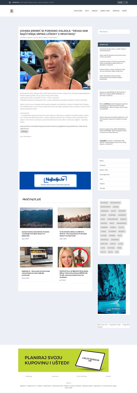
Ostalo (121, 227)
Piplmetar (78, 386)
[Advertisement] (55, 154)
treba (119, 248)
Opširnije (24, 131)
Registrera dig (104, 92)
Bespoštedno (105, 207)
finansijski (104, 211)
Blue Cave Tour (103, 325)
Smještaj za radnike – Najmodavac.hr (92, 386)
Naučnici (104, 223)
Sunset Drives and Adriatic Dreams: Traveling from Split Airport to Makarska (36, 234)
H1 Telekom (39, 386)
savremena (115, 240)
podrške (112, 235)
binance (102, 117)
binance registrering (106, 129)
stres (103, 248)
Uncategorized (104, 174)
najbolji (123, 219)
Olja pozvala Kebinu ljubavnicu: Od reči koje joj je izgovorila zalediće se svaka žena (114, 118)
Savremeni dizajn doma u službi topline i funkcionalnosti (113, 49)
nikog (112, 223)
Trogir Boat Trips (115, 325)
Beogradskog (115, 203)
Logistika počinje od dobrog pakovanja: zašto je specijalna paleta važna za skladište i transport (112, 63)
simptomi (104, 244)
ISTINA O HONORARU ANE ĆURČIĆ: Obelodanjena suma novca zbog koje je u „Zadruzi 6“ (113, 142)
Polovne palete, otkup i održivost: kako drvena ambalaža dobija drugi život (112, 70)
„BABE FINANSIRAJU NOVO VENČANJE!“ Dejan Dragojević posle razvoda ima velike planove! (113, 130)
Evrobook (72, 386)
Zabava (95, 11)
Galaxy (113, 211)
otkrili (103, 231)
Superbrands (47, 386)
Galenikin (122, 211)
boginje (115, 207)
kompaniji (112, 215)
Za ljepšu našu (31, 386)
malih (103, 219)
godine (103, 215)
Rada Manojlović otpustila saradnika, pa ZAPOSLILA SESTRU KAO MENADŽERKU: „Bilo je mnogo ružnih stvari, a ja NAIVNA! (114, 106)
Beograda (104, 203)
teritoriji (111, 248)
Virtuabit (66, 386)
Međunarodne (113, 219)
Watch (103, 252)
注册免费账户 (104, 141)
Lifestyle (102, 165)
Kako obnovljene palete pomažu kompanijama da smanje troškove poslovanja (111, 77)
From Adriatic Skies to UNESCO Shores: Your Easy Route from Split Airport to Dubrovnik (73, 234)
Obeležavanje (121, 223)
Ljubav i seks (105, 11)
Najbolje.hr (23, 386)
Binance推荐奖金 (105, 104)
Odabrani (104, 227)
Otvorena (112, 231)
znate (110, 252)
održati (113, 227)
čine (116, 252)
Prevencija (104, 240)
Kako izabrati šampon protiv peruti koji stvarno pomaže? (113, 56)
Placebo (104, 235)
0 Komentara (53, 37)
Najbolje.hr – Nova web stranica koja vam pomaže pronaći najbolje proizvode (36, 273)
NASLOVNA (78, 11)
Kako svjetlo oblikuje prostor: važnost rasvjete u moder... (37, 2)
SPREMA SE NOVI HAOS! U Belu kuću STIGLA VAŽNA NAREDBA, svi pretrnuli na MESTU (112, 93)
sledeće (113, 244)
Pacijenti (122, 231)
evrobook (29, 37)
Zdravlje (116, 11)
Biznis (124, 11)
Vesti (87, 11)
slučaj (120, 244)
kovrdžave (122, 215)
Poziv (120, 235)
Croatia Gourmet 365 (57, 386)
